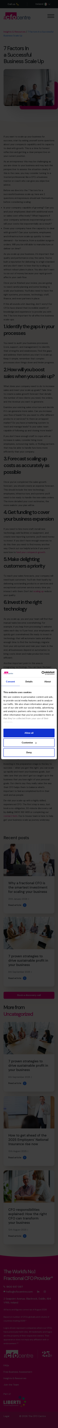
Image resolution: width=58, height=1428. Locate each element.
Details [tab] (29, 681)
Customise (27, 742)
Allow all (29, 733)
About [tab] (47, 681)
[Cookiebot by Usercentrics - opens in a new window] (42, 673)
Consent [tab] (10, 681)
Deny (29, 752)
